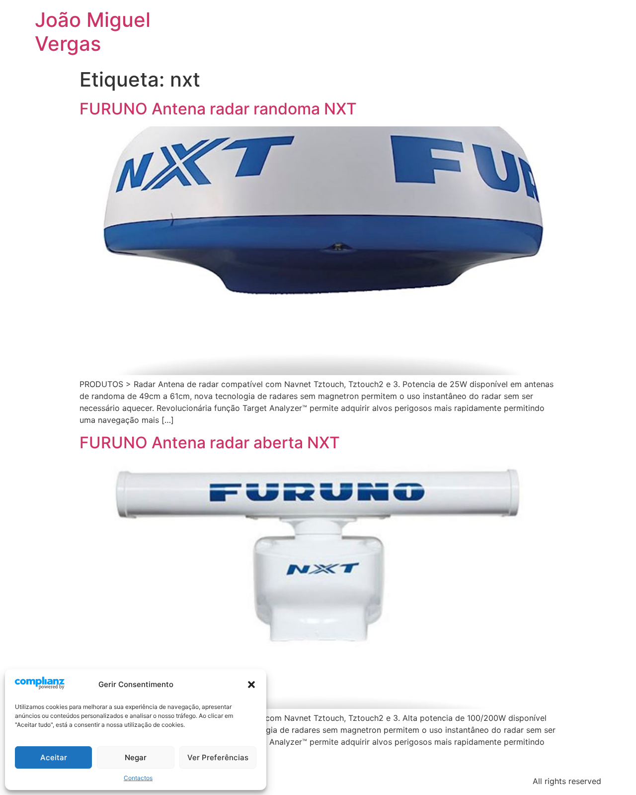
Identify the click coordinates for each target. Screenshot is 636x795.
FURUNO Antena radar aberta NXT (210, 442)
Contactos (138, 778)
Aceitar (53, 757)
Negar (136, 757)
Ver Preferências (217, 757)
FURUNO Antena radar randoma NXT (218, 108)
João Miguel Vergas (93, 31)
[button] (251, 685)
